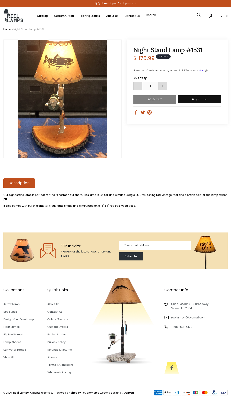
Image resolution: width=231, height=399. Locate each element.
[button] (42, 16)
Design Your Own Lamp (18, 319)
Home (7, 29)
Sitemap (53, 357)
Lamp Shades (12, 342)
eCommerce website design (101, 392)
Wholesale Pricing (59, 372)
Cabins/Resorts (57, 319)
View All (8, 357)
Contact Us (54, 312)
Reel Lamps (21, 392)
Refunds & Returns (59, 350)
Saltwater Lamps (14, 350)
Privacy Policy (56, 342)
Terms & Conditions (60, 365)
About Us (53, 304)
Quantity (140, 78)
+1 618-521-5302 (181, 327)
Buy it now (199, 99)
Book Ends (10, 312)
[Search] (197, 15)
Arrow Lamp (11, 304)
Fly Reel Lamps (13, 334)
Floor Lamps (11, 327)
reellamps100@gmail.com (188, 317)
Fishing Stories (56, 334)
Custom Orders (57, 327)
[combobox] (173, 16)
